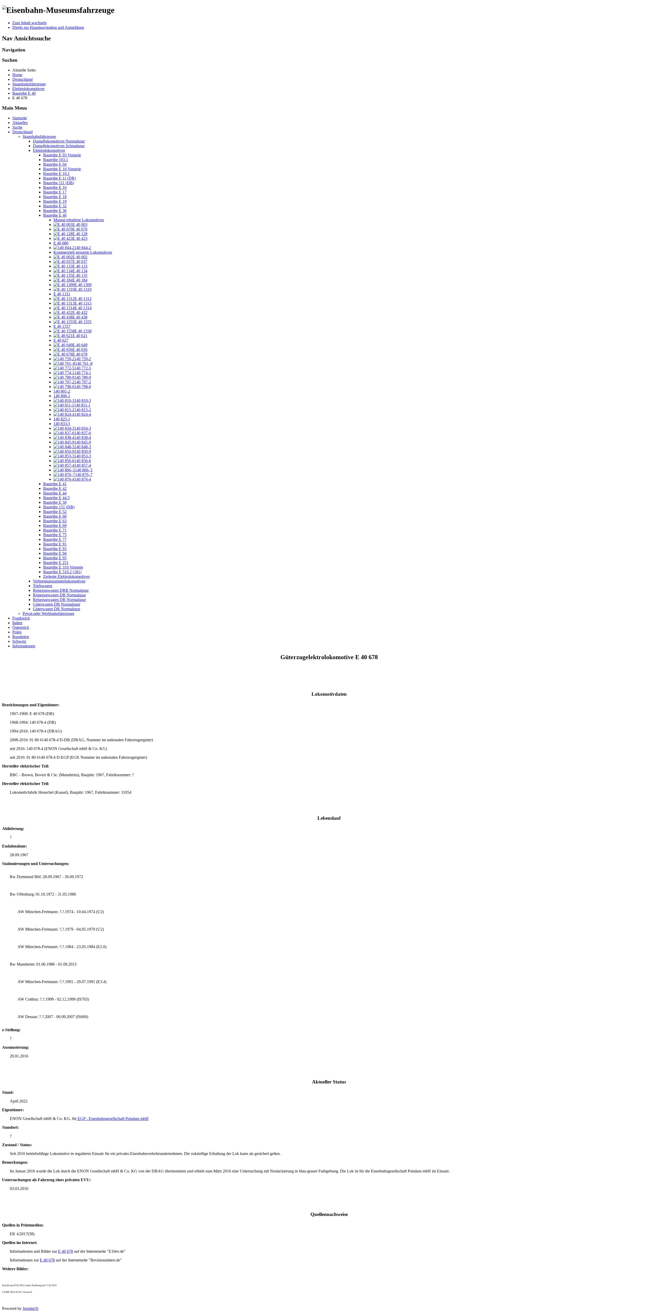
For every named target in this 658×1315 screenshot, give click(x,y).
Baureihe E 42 (55, 488)
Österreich (20, 627)
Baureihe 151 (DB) (59, 507)
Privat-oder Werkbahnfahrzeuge (48, 613)
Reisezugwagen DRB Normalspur (61, 590)
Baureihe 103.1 (55, 159)
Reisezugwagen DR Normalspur (59, 599)
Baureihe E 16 (55, 187)
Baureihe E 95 (55, 558)
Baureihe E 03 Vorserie (62, 155)
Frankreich (21, 618)
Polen (17, 632)
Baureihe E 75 (55, 535)
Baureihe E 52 (55, 511)
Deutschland (22, 132)
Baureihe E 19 (55, 201)
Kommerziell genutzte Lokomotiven (82, 252)
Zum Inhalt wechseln (29, 23)
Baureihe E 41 (55, 484)
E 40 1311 (61, 294)
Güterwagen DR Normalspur (56, 609)
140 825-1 (61, 419)
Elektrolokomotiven (49, 150)
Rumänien (20, 636)
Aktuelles (20, 122)
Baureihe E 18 (55, 197)
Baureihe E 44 (55, 493)
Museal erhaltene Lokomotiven (78, 220)
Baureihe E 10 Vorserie (62, 169)
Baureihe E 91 (55, 544)
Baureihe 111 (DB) (58, 183)
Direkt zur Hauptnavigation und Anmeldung (48, 27)
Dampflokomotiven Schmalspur (59, 146)
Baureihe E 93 (55, 548)
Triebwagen (42, 586)
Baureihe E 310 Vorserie (63, 567)
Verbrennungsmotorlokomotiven (59, 581)
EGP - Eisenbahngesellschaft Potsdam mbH (113, 1118)
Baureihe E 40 (55, 215)
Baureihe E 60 (55, 516)
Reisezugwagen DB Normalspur (59, 595)
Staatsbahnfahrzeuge (39, 136)
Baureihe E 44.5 (56, 498)
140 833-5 (61, 423)
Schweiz (19, 641)
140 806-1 (61, 396)
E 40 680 (60, 243)
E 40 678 (65, 1251)
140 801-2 (61, 391)
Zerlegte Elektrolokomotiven (66, 576)
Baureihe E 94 (55, 553)
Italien (17, 623)
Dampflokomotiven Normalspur (59, 141)
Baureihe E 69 (55, 525)
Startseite (19, 118)
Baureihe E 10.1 (56, 173)
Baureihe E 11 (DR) (59, 178)
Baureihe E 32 (55, 206)
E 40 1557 (61, 326)
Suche (17, 127)
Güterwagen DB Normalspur (56, 604)
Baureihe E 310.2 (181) (62, 572)
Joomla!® (31, 1308)
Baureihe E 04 (55, 164)
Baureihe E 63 (55, 521)
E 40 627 (60, 340)
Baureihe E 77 (55, 539)
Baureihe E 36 (55, 210)
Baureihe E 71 (55, 530)
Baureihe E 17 (55, 192)
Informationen (23, 646)
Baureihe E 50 (55, 502)
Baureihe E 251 (56, 562)
